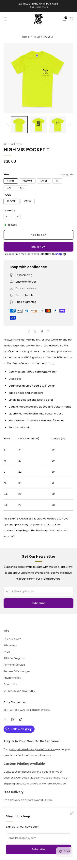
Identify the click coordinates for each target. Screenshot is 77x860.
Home (25, 36)
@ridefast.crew (45, 749)
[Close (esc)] (71, 813)
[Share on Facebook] (29, 331)
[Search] (71, 19)
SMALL (10, 180)
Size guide (66, 174)
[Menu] (6, 19)
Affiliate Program (14, 658)
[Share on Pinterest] (42, 331)
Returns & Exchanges (17, 671)
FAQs (7, 652)
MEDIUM (27, 180)
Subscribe (38, 849)
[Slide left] (8, 124)
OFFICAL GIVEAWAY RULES (19, 691)
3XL (21, 187)
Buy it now (38, 246)
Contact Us (11, 684)
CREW (27, 201)
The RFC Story (12, 639)
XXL (9, 187)
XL (57, 180)
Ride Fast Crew (13, 144)
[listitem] (39, 6)
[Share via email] (48, 331)
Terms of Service (14, 665)
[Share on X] (35, 331)
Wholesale (10, 645)
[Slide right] (68, 124)
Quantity (9, 210)
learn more (42, 7)
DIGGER (11, 201)
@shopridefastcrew (22, 749)
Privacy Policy (12, 678)
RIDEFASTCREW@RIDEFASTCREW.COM (27, 710)
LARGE (43, 180)
